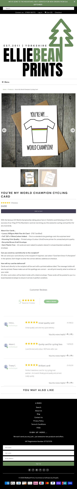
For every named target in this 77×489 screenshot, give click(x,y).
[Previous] (4, 130)
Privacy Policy (38, 421)
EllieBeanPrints (29, 478)
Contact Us (38, 417)
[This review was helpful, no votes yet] (67, 334)
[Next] (73, 130)
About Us (38, 411)
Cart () (49, 12)
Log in (40, 12)
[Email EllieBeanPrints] (47, 470)
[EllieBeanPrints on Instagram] (44, 470)
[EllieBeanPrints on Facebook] (33, 470)
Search (38, 407)
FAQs (38, 428)
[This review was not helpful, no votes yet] (71, 334)
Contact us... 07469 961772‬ (25, 12)
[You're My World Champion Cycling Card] (38, 130)
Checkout (58, 12)
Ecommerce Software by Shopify (46, 478)
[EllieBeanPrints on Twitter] (29, 470)
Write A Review (51, 301)
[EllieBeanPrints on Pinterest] (40, 470)
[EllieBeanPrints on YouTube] (36, 470)
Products (11, 89)
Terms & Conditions (38, 424)
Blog (38, 414)
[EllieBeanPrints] (38, 47)
